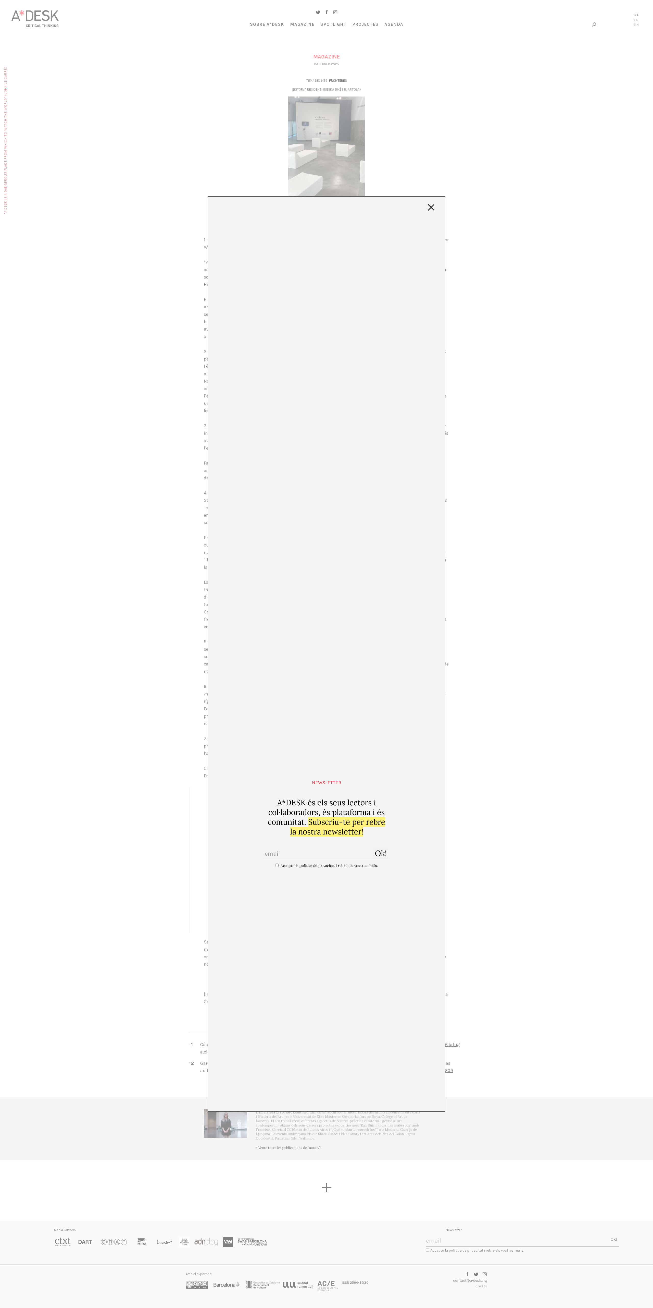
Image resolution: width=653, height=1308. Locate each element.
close (431, 207)
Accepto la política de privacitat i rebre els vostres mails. (329, 865)
